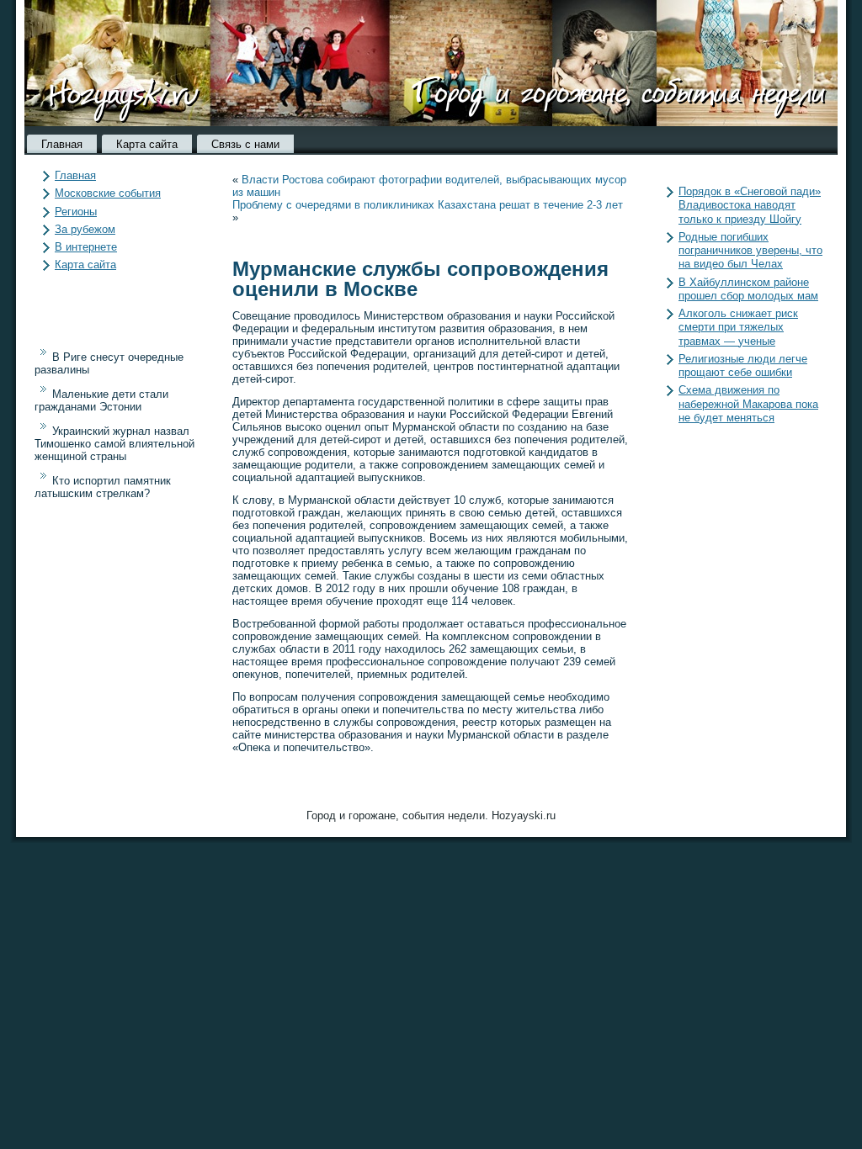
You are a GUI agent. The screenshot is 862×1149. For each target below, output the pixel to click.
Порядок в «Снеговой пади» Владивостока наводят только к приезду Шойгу (749, 205)
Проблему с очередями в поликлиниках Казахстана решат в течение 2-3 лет (427, 205)
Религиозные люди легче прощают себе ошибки (742, 365)
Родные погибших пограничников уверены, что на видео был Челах (750, 250)
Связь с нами (245, 144)
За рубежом (85, 229)
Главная (61, 144)
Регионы (76, 211)
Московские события (108, 193)
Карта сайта (147, 144)
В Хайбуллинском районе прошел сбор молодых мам (748, 289)
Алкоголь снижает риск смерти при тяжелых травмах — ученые (738, 327)
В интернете (86, 247)
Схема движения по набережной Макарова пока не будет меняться (748, 404)
